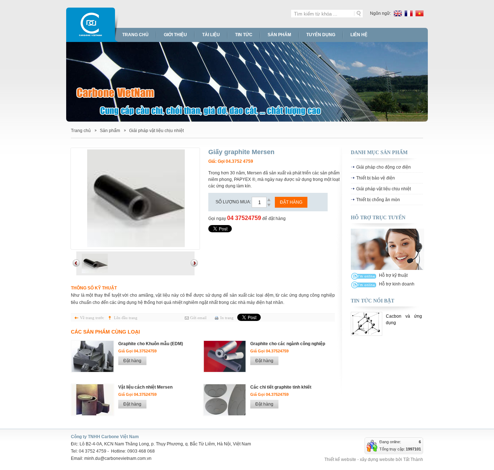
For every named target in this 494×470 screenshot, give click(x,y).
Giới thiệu (175, 34)
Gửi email (198, 318)
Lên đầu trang (125, 318)
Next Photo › (194, 263)
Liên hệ (358, 34)
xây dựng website (377, 459)
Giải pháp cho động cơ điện (383, 167)
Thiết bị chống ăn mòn (378, 199)
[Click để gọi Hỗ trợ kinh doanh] (363, 284)
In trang (227, 318)
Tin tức (243, 34)
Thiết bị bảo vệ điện (375, 178)
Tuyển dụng (320, 34)
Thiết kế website (340, 459)
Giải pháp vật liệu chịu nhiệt (156, 130)
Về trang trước (92, 318)
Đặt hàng (291, 202)
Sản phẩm (279, 34)
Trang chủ (135, 34)
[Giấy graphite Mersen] (135, 199)
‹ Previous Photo (76, 263)
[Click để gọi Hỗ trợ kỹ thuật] (363, 276)
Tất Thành (413, 459)
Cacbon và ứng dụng (404, 319)
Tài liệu (211, 34)
